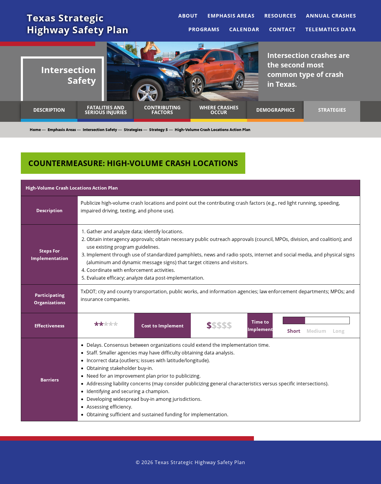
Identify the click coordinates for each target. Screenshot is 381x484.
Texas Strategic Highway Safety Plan (78, 23)
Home (35, 129)
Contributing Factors (162, 110)
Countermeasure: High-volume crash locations (133, 163)
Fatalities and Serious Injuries (106, 110)
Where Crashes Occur (218, 110)
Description (49, 110)
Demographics (275, 110)
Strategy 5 (158, 129)
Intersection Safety (100, 129)
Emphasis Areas (62, 129)
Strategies (332, 110)
